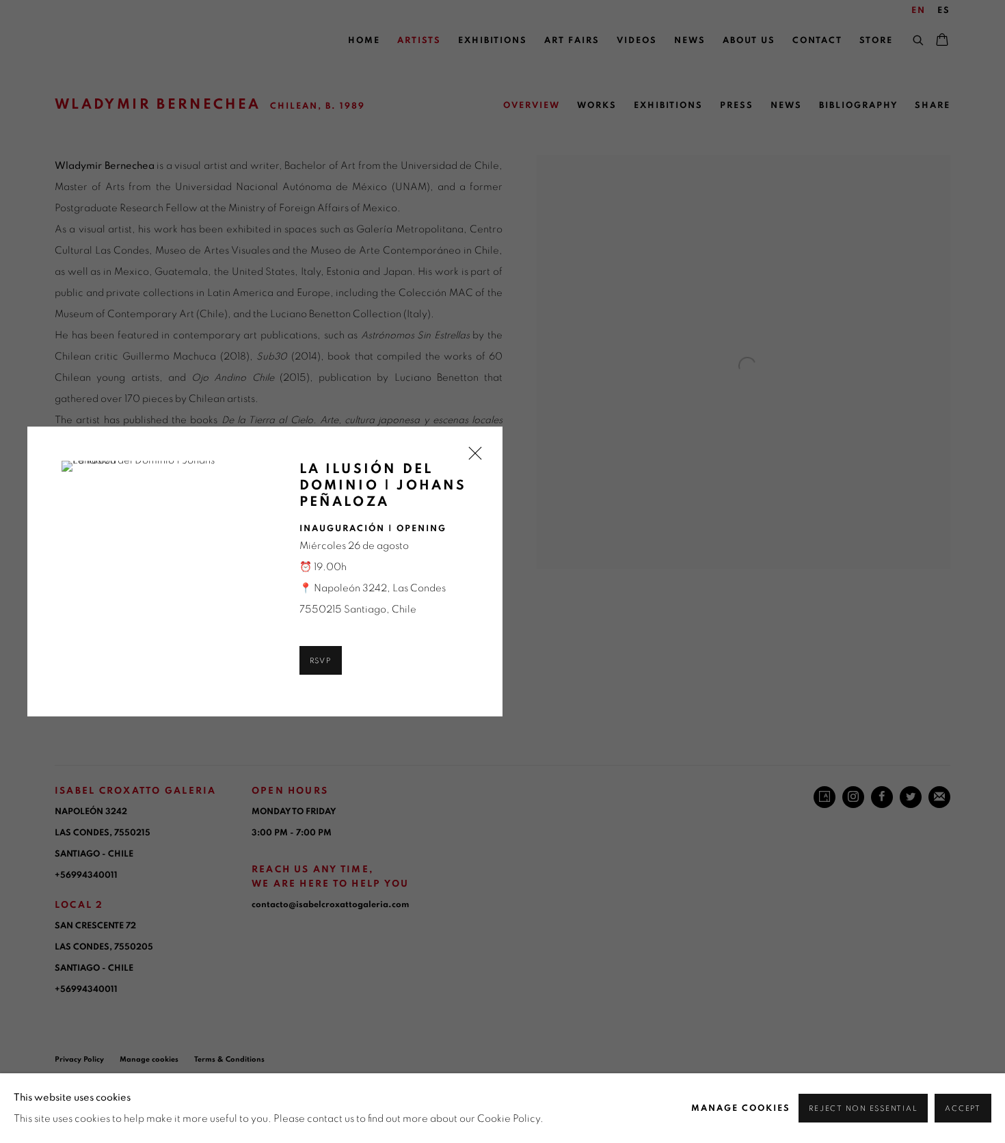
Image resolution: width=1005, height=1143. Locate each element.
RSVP (321, 660)
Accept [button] (963, 1108)
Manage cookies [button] (740, 1108)
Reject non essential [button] (863, 1108)
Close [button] (471, 457)
